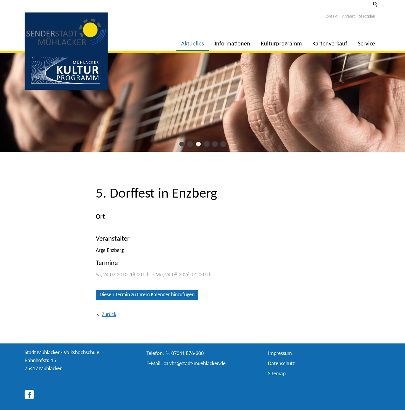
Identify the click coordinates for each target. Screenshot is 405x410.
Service (366, 44)
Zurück (109, 315)
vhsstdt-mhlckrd (196, 364)
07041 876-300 (187, 354)
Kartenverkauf (329, 44)
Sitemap (277, 374)
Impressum (280, 354)
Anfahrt (348, 16)
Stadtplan (367, 16)
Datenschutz (281, 364)
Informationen (232, 44)
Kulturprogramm (281, 44)
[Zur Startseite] (66, 31)
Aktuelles (192, 44)
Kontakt (331, 16)
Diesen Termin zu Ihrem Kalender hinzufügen (147, 295)
